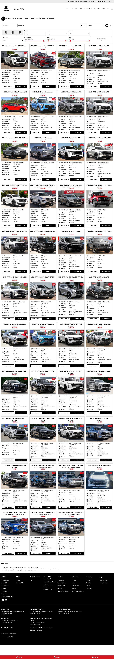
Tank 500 (4, 594)
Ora (31, 580)
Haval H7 (4, 588)
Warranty (74, 588)
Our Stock (87, 9)
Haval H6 (4, 583)
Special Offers (98, 9)
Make (25, 31)
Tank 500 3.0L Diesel (50, 582)
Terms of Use (104, 583)
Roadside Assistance (78, 591)
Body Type (5, 37)
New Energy (89, 588)
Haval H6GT (5, 585)
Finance (60, 588)
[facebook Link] (109, 2)
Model (48, 31)
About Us (88, 583)
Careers (88, 585)
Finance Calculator (63, 591)
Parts (73, 583)
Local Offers (61, 585)
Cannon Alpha (20, 583)
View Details (8, 86)
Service (74, 580)
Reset (83, 25)
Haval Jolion (5, 580)
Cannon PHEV (48, 589)
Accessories (75, 585)
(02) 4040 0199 (8, 622)
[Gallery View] (106, 25)
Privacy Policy (104, 580)
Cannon (18, 580)
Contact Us (21, 86)
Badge (70, 31)
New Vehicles (76, 9)
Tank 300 (4, 591)
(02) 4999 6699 (8, 613)
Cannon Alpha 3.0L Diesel (49, 586)
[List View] (110, 25)
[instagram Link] (112, 2)
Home (68, 9)
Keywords (21, 25)
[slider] (44, 41)
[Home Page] (6, 9)
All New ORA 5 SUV (7, 597)
